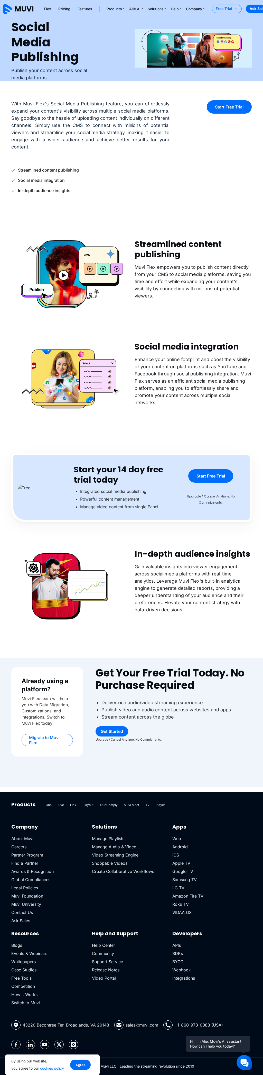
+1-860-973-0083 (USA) (199, 1025)
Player (160, 805)
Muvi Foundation (27, 896)
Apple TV (181, 863)
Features (85, 9)
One (49, 805)
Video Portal (104, 978)
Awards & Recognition (32, 871)
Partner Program (27, 855)
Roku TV (180, 904)
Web (176, 838)
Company (194, 9)
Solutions (156, 9)
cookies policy (52, 1068)
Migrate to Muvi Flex (44, 740)
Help (175, 9)
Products (114, 9)
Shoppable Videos (109, 863)
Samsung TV (184, 879)
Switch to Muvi (25, 1002)
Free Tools (21, 978)
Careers (18, 846)
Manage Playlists (108, 838)
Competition (23, 986)
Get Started (112, 731)
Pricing (64, 9)
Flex (47, 9)
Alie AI (134, 9)
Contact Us (22, 912)
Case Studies (23, 969)
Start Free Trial (229, 107)
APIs (176, 945)
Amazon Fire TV (187, 896)
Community (103, 953)
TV (147, 805)
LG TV (178, 887)
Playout (87, 805)
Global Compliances (30, 879)
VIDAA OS (182, 912)
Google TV (182, 871)
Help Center (103, 945)
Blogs (16, 945)
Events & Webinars (29, 953)
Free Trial (224, 8)
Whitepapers (23, 961)
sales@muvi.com (142, 1025)
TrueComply (109, 805)
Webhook (181, 969)
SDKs (177, 953)
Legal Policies (24, 887)
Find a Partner (24, 863)
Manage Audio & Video (114, 846)
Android (180, 846)
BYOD (178, 961)
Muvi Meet (131, 805)
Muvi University (26, 904)
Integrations (183, 978)
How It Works (24, 994)
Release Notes (105, 969)
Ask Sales (20, 920)
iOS (175, 855)
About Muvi (22, 838)
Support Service (107, 961)
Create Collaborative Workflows (123, 871)
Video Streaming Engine (115, 855)
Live (61, 805)
